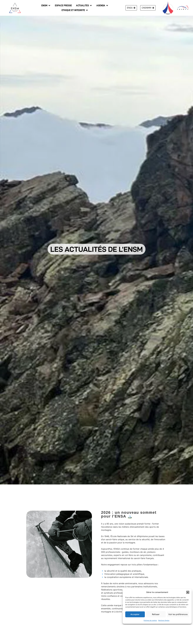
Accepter (135, 614)
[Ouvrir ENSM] (49, 5)
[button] (187, 592)
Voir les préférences (178, 614)
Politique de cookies (150, 620)
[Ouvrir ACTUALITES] (91, 5)
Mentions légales (163, 620)
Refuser (156, 614)
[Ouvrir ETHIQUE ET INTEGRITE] (87, 10)
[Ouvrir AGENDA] (107, 5)
